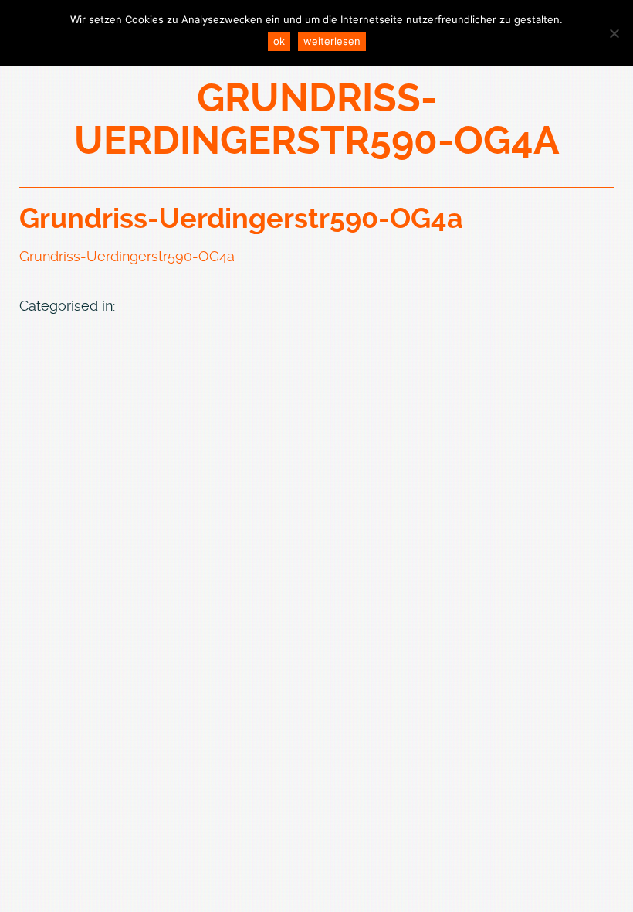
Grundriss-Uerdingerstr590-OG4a (241, 218)
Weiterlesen (332, 41)
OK (279, 41)
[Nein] (613, 33)
